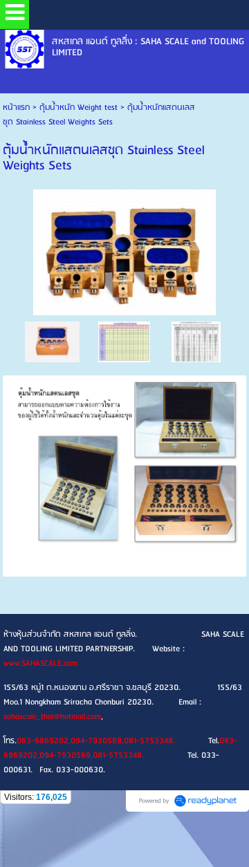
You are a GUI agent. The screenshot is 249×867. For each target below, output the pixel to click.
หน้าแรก (16, 107)
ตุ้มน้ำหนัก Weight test (78, 107)
